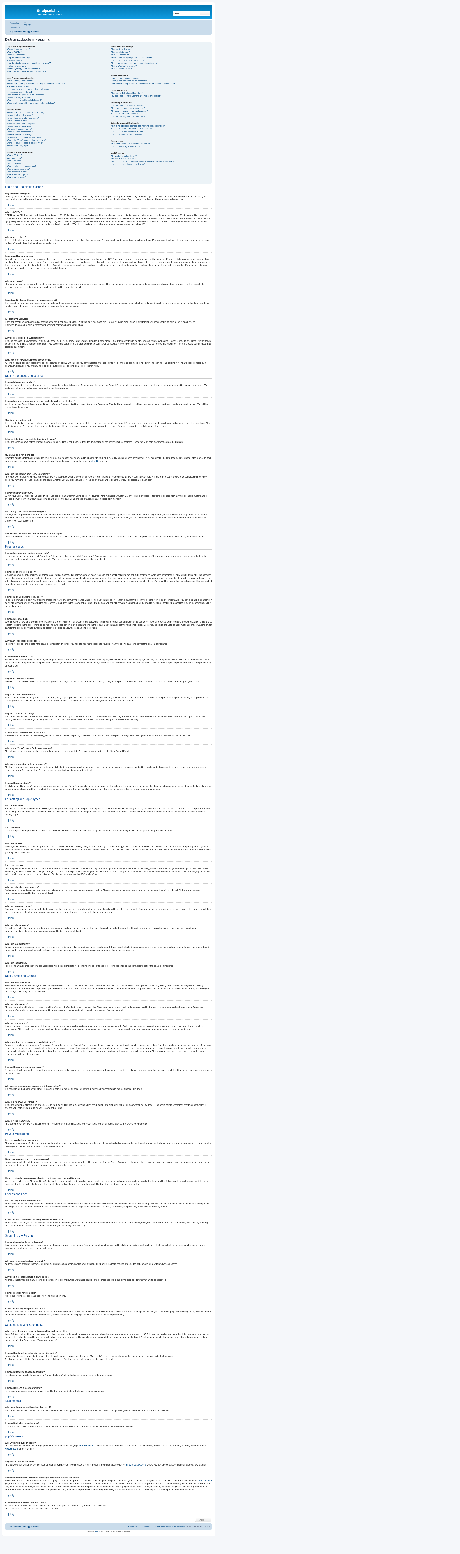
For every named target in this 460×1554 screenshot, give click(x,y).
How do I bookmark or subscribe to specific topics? (133, 129)
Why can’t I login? (14, 60)
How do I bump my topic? (18, 145)
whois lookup (205, 1480)
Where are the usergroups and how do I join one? (132, 58)
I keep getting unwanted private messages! (129, 81)
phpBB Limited (86, 1446)
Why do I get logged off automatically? (23, 68)
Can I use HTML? (14, 158)
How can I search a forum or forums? (127, 105)
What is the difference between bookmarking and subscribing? (138, 126)
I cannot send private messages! (125, 78)
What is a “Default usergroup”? (124, 66)
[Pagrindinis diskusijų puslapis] (21, 11)
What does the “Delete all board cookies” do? (26, 71)
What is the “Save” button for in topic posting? (26, 140)
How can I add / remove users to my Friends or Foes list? (136, 96)
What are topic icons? (16, 177)
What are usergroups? (120, 55)
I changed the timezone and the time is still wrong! (28, 89)
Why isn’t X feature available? (123, 159)
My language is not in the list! (19, 92)
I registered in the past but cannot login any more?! (29, 63)
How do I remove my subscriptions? (126, 134)
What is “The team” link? (121, 68)
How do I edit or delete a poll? (19, 126)
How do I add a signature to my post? (23, 118)
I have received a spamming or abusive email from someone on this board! (143, 84)
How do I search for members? (124, 114)
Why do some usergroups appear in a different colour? (134, 63)
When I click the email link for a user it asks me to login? (31, 103)
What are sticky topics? (17, 172)
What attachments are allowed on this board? (130, 143)
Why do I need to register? (18, 49)
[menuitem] (23, 22)
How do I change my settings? (20, 81)
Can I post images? (15, 163)
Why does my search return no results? (128, 108)
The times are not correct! (18, 86)
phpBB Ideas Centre (136, 1465)
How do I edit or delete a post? (20, 115)
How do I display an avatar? (19, 97)
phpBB (94, 461)
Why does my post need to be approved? (25, 143)
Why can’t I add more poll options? (22, 123)
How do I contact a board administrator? (128, 164)
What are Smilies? (14, 161)
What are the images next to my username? (26, 95)
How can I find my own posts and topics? (128, 116)
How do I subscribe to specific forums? (127, 131)
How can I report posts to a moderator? (24, 137)
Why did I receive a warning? (19, 135)
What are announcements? (18, 169)
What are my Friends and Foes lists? (127, 93)
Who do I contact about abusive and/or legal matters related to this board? (143, 161)
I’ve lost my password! (16, 66)
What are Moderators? (120, 52)
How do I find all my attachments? (125, 146)
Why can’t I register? (16, 55)
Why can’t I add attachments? (20, 132)
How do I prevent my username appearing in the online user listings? (36, 84)
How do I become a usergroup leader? (127, 60)
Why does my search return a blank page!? (129, 111)
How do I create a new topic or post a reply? (26, 112)
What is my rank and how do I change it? (24, 100)
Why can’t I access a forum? (19, 129)
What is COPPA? (14, 52)
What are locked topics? (17, 174)
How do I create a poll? (17, 121)
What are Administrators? (121, 49)
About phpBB (11, 1449)
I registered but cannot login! (19, 58)
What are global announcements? (21, 166)
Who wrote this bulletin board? (124, 156)
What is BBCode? (14, 155)
